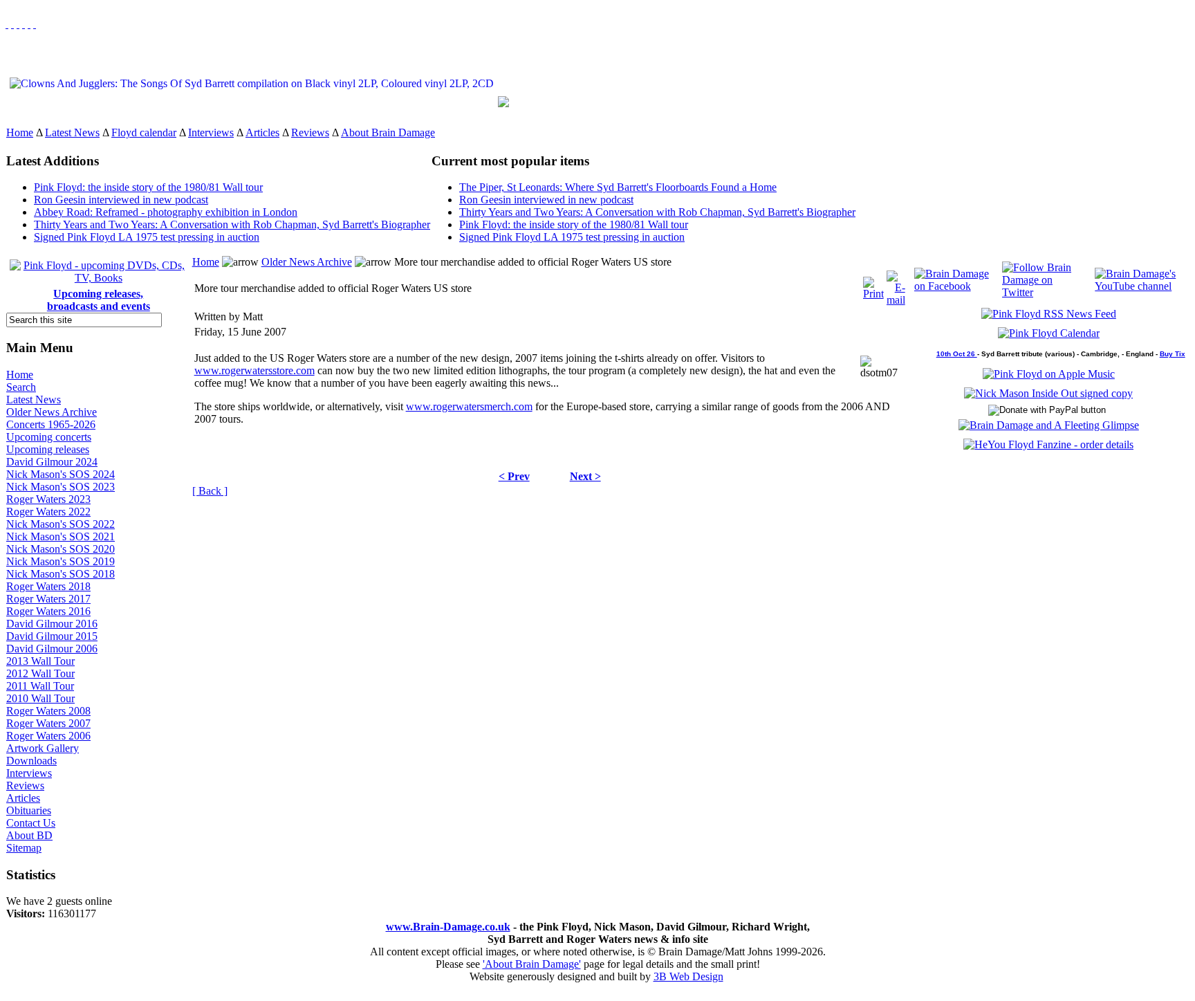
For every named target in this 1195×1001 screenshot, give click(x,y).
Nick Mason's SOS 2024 (60, 474)
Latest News (72, 132)
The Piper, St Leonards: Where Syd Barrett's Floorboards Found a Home (618, 187)
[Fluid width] (7, 24)
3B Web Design (688, 976)
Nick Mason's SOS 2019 (60, 561)
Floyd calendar (143, 132)
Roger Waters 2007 (48, 723)
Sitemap (23, 848)
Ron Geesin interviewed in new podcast (121, 199)
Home (19, 132)
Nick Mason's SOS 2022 (60, 524)
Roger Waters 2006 (48, 736)
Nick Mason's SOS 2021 (60, 536)
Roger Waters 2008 (48, 711)
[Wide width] (12, 24)
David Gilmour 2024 (52, 462)
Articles (262, 132)
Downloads (31, 760)
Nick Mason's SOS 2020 (60, 549)
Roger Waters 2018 (48, 586)
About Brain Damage (388, 132)
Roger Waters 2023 (48, 499)
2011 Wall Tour (40, 686)
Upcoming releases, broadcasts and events (98, 300)
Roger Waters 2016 (48, 611)
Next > (585, 476)
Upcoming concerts (48, 437)
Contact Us (30, 823)
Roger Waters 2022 (48, 511)
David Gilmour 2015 (52, 636)
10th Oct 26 (956, 354)
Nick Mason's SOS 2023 (60, 487)
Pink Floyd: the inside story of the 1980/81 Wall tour (148, 187)
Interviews (211, 132)
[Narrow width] (18, 24)
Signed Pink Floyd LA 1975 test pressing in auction (146, 237)
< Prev (514, 476)
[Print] (873, 285)
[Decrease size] (34, 24)
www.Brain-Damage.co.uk (448, 927)
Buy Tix (1172, 354)
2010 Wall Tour (40, 698)
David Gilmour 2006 (52, 648)
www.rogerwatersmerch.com (469, 406)
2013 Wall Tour (40, 661)
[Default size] (29, 24)
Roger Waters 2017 (48, 599)
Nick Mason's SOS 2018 (60, 574)
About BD (29, 835)
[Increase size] (23, 24)
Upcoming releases (47, 449)
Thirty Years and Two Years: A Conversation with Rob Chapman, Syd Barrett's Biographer (232, 224)
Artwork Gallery (42, 748)
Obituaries (28, 810)
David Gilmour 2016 (52, 624)
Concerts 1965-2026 (50, 424)
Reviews (310, 132)
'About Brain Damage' (532, 964)
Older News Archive (51, 412)
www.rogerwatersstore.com (254, 370)
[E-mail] (896, 285)
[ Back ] (210, 491)
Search (21, 387)
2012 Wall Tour (40, 673)
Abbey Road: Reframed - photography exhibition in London (165, 212)
